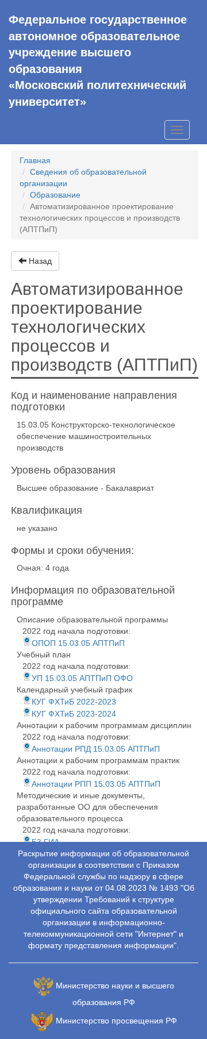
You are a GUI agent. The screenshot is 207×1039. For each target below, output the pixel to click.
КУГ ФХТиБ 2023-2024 (74, 713)
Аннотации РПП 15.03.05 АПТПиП (96, 783)
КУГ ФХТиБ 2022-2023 (74, 701)
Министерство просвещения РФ (116, 1020)
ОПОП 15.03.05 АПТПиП (78, 643)
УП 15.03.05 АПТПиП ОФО (82, 678)
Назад (39, 260)
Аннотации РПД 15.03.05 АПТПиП (96, 748)
